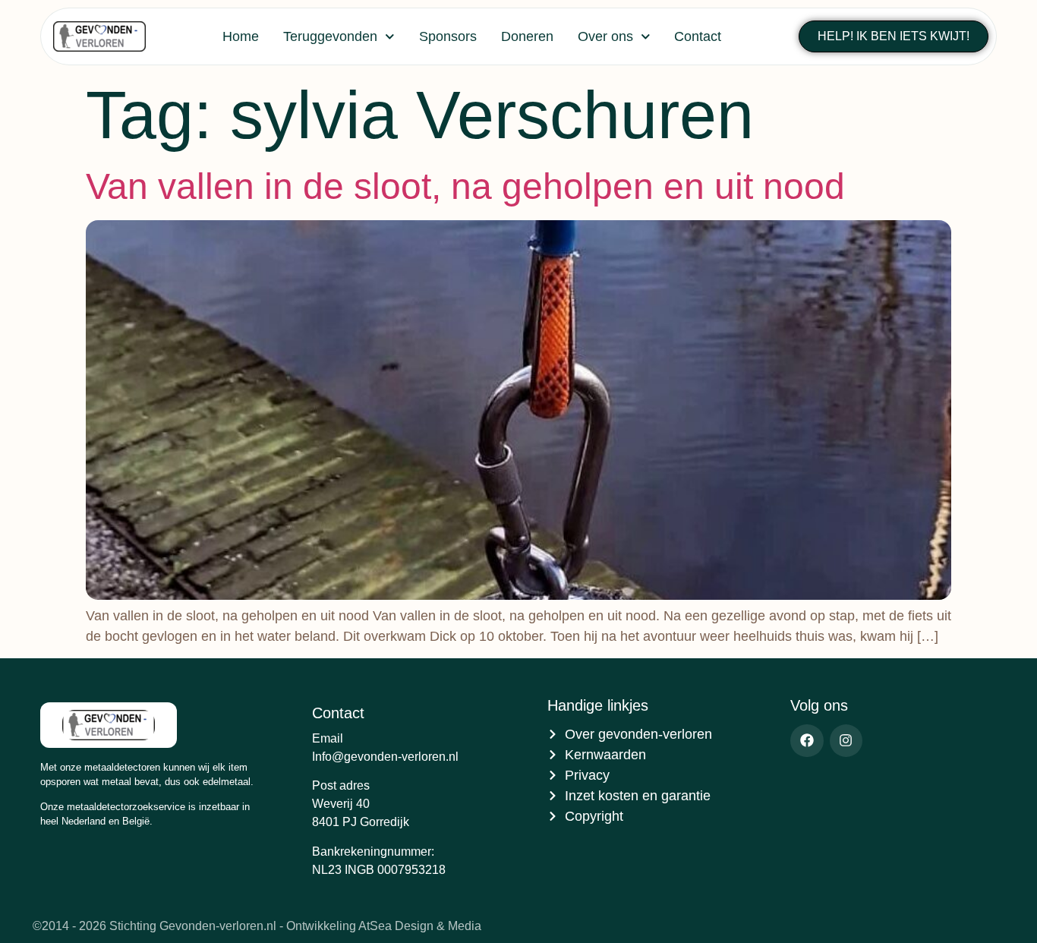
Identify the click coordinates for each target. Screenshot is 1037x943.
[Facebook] (806, 740)
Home (240, 36)
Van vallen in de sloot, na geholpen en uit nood (465, 186)
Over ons (605, 36)
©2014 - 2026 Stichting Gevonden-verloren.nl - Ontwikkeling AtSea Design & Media (257, 925)
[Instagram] (846, 740)
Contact (697, 36)
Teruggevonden (330, 36)
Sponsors (448, 36)
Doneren (527, 36)
